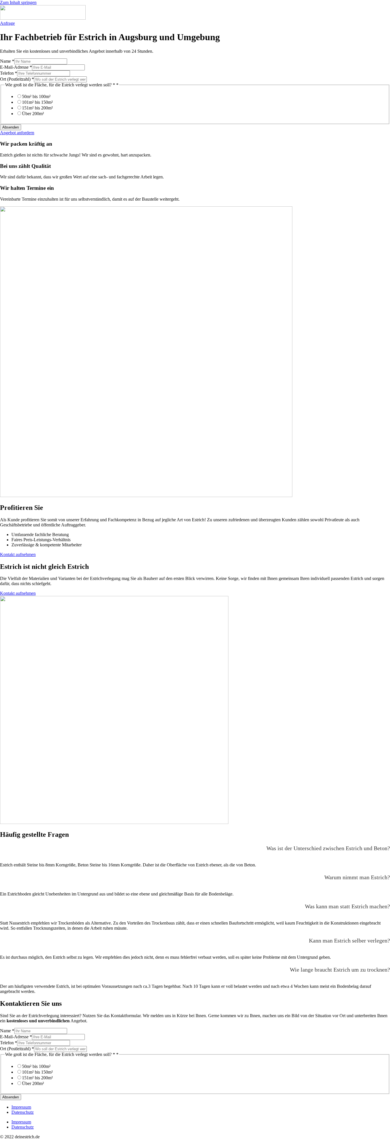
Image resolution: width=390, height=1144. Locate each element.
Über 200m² (33, 113)
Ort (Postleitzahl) (17, 79)
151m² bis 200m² (37, 107)
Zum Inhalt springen (18, 2)
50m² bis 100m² (36, 96)
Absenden (10, 127)
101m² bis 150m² (37, 102)
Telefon (8, 73)
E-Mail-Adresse (16, 67)
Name (7, 61)
